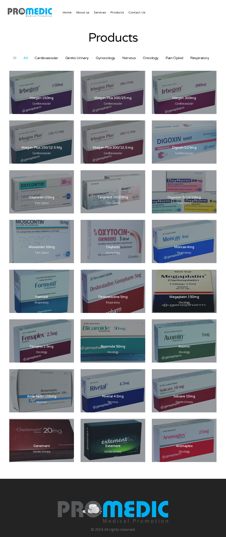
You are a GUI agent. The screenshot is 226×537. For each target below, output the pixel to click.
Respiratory (199, 58)
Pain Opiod (174, 58)
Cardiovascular (46, 58)
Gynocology (105, 58)
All (25, 58)
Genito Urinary (77, 58)
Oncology (150, 58)
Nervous (129, 58)
